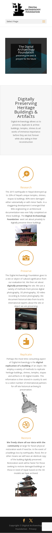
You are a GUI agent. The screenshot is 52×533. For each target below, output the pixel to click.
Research (26, 187)
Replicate (26, 354)
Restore (26, 438)
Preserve (26, 271)
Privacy (33, 529)
